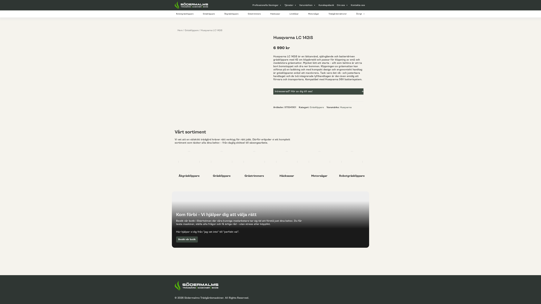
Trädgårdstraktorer (338, 14)
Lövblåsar (294, 14)
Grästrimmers (254, 14)
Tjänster (288, 5)
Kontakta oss (358, 5)
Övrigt (359, 14)
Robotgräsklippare (184, 14)
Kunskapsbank (326, 5)
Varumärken (305, 5)
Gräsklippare (209, 14)
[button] (318, 91)
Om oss (341, 5)
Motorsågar (313, 14)
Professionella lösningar (265, 5)
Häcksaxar (275, 14)
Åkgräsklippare (231, 14)
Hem (180, 30)
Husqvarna (346, 107)
